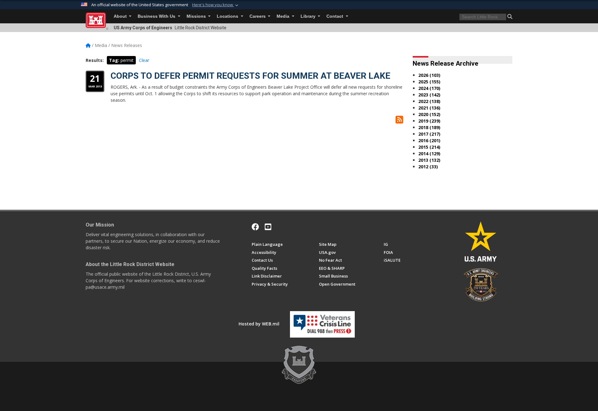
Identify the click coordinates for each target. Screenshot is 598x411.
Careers (258, 16)
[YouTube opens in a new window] (268, 226)
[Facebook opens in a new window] (255, 226)
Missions (197, 16)
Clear (144, 60)
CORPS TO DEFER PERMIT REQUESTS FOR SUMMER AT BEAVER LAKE (250, 76)
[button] (216, 5)
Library (309, 16)
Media (284, 16)
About (121, 16)
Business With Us (157, 16)
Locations (228, 16)
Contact (335, 16)
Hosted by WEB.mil (259, 324)
